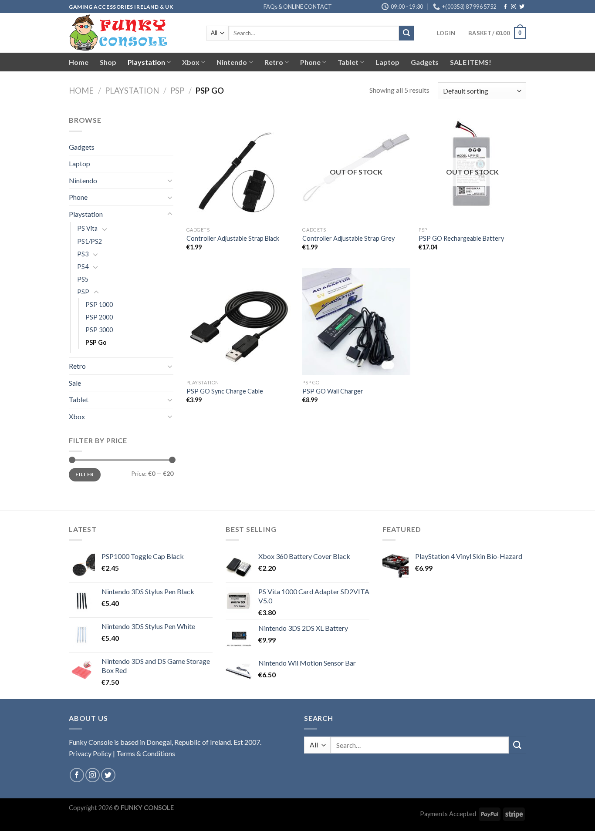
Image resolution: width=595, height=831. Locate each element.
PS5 (82, 279)
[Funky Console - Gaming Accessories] (131, 33)
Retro (273, 62)
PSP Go (96, 342)
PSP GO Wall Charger (332, 391)
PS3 (82, 254)
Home (78, 62)
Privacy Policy (90, 753)
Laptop (387, 62)
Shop (108, 62)
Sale (75, 383)
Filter (84, 474)
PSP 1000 (99, 304)
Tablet (348, 62)
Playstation (146, 62)
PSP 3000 (99, 329)
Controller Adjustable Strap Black (232, 238)
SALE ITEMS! (470, 62)
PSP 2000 (99, 317)
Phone (310, 62)
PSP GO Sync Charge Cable (224, 391)
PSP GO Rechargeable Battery (461, 238)
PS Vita (87, 228)
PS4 (82, 266)
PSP (177, 90)
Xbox (190, 62)
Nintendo (231, 62)
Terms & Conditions (145, 753)
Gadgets (425, 62)
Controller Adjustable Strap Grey (348, 238)
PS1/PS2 (89, 241)
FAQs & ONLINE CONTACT (298, 6)
